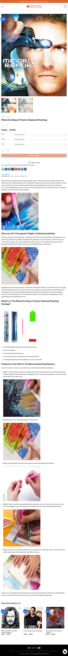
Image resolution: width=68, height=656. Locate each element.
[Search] (61, 6)
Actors (9, 165)
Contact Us (13, 651)
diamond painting (38, 185)
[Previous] (4, 55)
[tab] (5, 176)
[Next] (63, 55)
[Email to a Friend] (12, 169)
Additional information (19, 176)
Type (2, 144)
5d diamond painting (35, 364)
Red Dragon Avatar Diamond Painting (54, 631)
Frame (3, 139)
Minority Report (23, 165)
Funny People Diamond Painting (33, 631)
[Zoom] (3, 94)
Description (5, 176)
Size (2, 134)
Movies (9, 117)
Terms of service (30, 651)
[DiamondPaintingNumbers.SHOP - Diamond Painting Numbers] (34, 6)
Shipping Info (54, 651)
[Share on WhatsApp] (3, 169)
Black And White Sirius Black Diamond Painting (9, 631)
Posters (33, 165)
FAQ (48, 651)
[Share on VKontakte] (18, 169)
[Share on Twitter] (9, 169)
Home (3, 117)
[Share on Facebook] (6, 169)
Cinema (13, 165)
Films (17, 165)
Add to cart (34, 155)
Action (5, 165)
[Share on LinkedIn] (22, 169)
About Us (21, 651)
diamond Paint (21, 593)
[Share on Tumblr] (25, 169)
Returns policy (41, 651)
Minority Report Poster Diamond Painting (26, 183)
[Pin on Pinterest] (15, 169)
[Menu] (2, 6)
